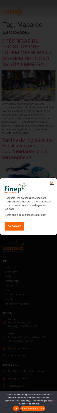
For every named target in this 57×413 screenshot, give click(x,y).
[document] (28, 206)
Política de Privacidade (33, 408)
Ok (16, 408)
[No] (52, 401)
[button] (52, 182)
